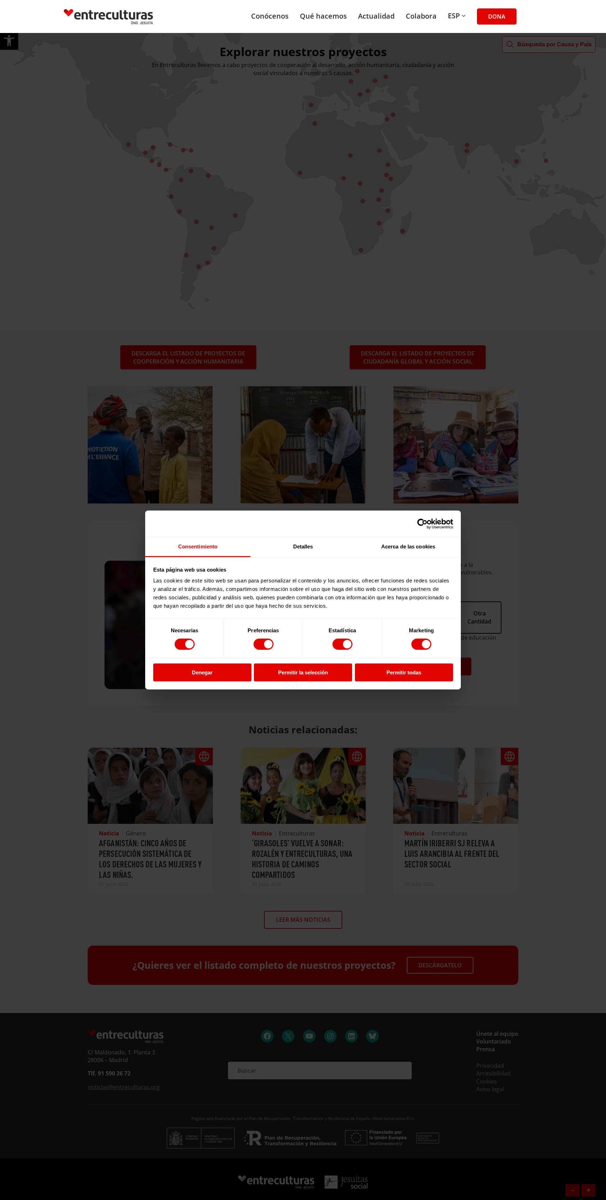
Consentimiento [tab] (197, 546)
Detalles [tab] (303, 546)
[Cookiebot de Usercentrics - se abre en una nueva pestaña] (422, 523)
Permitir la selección (303, 672)
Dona (496, 16)
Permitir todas (403, 672)
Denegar (202, 672)
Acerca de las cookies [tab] (408, 546)
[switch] (264, 644)
